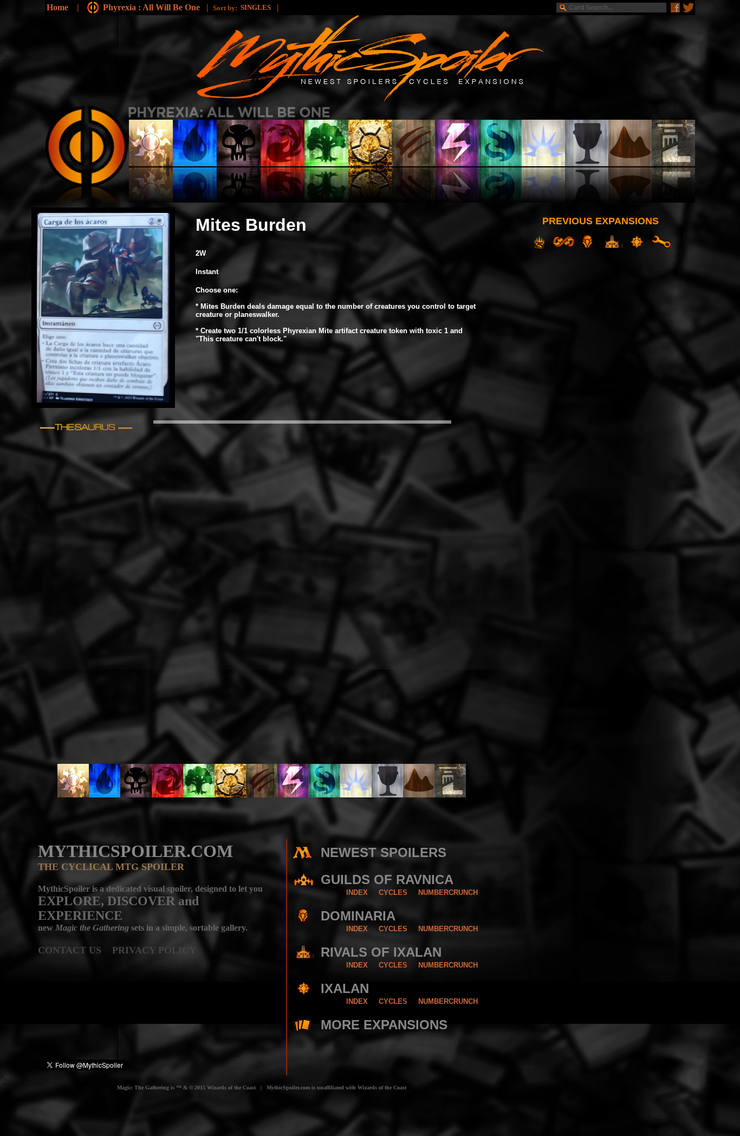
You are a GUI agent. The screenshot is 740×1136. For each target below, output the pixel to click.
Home (57, 7)
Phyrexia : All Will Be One (152, 7)
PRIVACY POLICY (154, 950)
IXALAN (345, 988)
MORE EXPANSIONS (384, 1024)
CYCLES (393, 892)
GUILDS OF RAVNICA (387, 879)
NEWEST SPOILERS (383, 852)
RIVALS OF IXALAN (381, 952)
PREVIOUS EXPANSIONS (600, 221)
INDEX (357, 892)
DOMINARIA (358, 915)
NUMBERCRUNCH (448, 892)
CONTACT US (75, 950)
